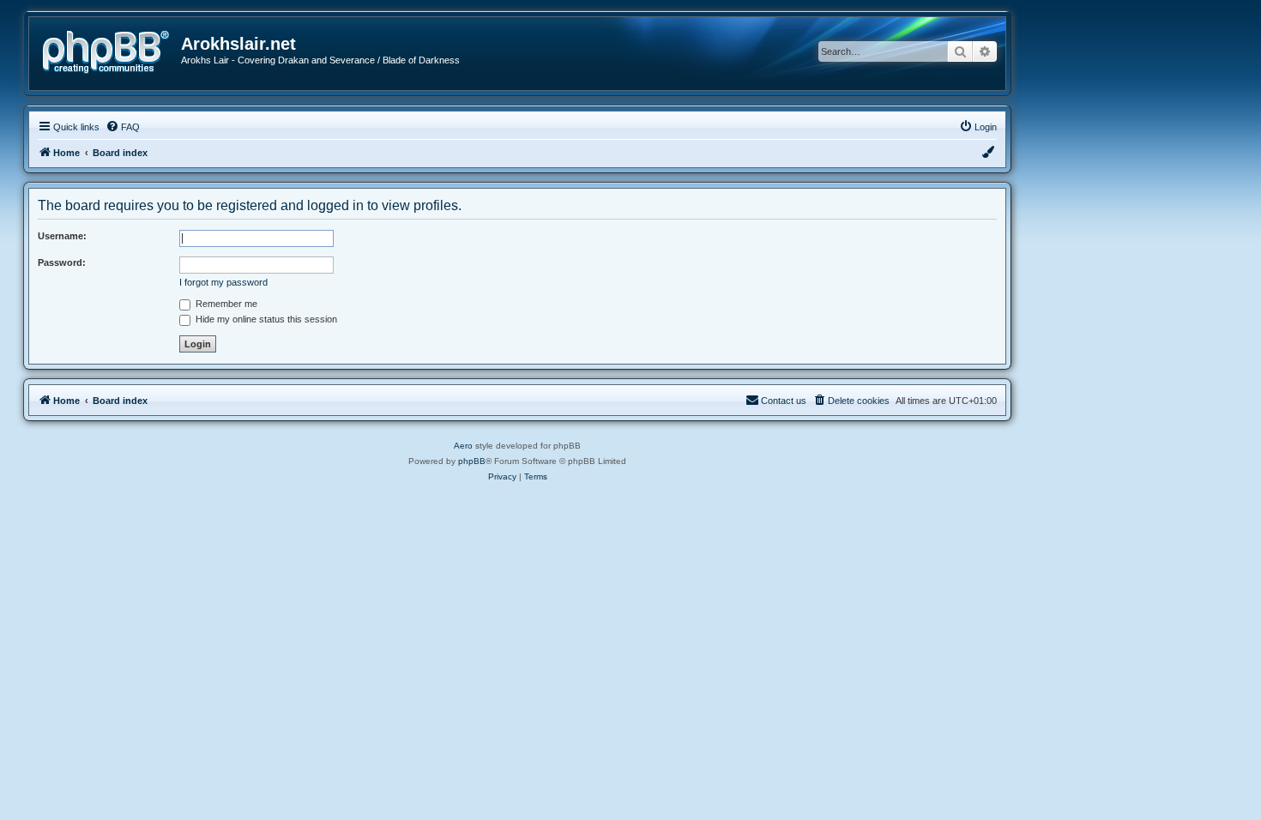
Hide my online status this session (265, 319)
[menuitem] (123, 127)
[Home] (111, 50)
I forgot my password (223, 282)
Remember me (225, 303)
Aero (463, 445)
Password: (62, 262)
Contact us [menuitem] (783, 400)
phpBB (472, 461)
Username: (62, 236)
